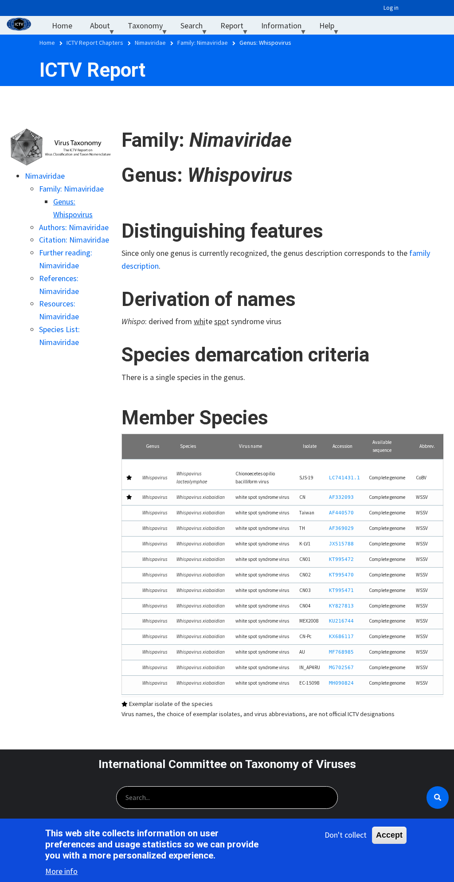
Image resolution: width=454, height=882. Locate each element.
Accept (389, 835)
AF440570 (341, 513)
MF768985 (341, 652)
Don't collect (346, 835)
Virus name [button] (250, 446)
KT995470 (341, 575)
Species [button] (188, 446)
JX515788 (341, 544)
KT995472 (341, 559)
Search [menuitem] (195, 27)
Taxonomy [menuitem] (150, 27)
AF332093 (341, 497)
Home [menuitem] (62, 25)
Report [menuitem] (236, 27)
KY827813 (341, 606)
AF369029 (341, 528)
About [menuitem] (104, 27)
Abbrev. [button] (427, 446)
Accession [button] (342, 446)
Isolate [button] (310, 446)
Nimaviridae (45, 176)
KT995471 (341, 590)
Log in (391, 8)
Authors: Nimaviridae (74, 227)
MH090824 (341, 683)
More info (61, 871)
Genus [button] (152, 446)
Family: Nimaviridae (71, 189)
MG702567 (341, 667)
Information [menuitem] (285, 27)
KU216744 (341, 621)
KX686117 (341, 636)
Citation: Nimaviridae (74, 240)
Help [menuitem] (331, 27)
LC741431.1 (344, 478)
